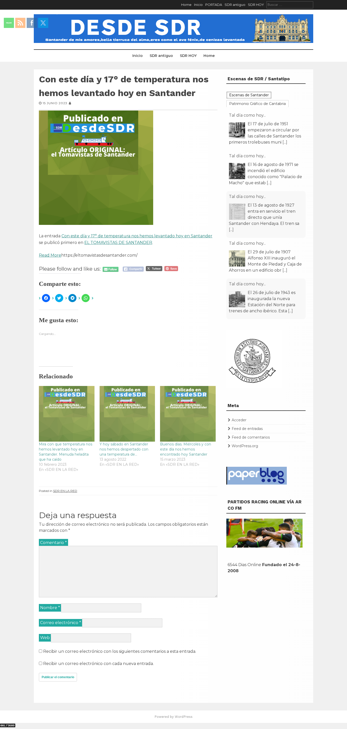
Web (45, 637)
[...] (284, 142)
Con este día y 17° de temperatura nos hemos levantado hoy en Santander (136, 236)
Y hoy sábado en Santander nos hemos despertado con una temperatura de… (124, 449)
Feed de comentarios (251, 437)
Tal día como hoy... (247, 115)
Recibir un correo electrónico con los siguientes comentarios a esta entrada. (119, 651)
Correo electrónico (60, 622)
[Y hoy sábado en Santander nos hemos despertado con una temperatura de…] (127, 414)
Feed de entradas (247, 428)
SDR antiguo (235, 5)
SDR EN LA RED (65, 491)
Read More (50, 255)
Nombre (50, 607)
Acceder (239, 420)
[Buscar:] (289, 5)
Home (186, 5)
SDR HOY (256, 5)
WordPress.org (245, 446)
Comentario (53, 542)
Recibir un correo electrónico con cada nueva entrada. (98, 663)
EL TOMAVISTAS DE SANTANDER (118, 242)
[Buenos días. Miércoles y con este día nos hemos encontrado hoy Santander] (188, 414)
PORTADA (213, 5)
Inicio (198, 5)
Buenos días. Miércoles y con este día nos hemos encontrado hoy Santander (185, 449)
